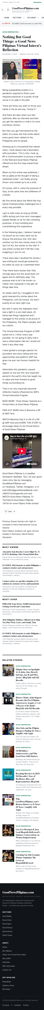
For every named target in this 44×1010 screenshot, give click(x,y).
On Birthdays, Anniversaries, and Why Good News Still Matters (27, 753)
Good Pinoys (7, 928)
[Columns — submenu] (38, 18)
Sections (17, 18)
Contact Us (6, 970)
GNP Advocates (8, 966)
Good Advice (7, 931)
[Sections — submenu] (23, 18)
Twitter (19, 487)
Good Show (6, 920)
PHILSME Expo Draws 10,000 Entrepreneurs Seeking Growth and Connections (21, 605)
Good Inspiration (10, 32)
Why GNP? (6, 958)
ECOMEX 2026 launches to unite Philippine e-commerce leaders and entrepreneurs (21, 566)
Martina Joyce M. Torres (29, 54)
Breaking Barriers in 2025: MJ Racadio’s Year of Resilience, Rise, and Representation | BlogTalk (28, 777)
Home (6, 18)
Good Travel (7, 935)
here (12, 413)
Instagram (29, 487)
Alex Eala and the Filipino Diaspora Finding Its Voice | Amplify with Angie (28, 730)
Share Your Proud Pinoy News (14, 955)
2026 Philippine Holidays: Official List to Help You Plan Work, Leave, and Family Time (21, 621)
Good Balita (6, 916)
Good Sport (6, 924)
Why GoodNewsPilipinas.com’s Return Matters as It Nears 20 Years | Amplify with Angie (28, 804)
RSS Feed (6, 989)
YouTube (26, 1005)
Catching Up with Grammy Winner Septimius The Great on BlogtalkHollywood (28, 858)
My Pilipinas (7, 951)
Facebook (10, 487)
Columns (31, 18)
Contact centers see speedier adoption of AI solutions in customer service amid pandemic (20, 582)
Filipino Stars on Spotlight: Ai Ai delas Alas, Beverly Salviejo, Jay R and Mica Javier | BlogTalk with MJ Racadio (28, 675)
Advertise (6, 962)
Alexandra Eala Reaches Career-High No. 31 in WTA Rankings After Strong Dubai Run (21, 553)
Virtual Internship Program (19, 331)
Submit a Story (8, 985)
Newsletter (38, 2)
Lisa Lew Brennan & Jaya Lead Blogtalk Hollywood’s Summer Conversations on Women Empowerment (28, 833)
